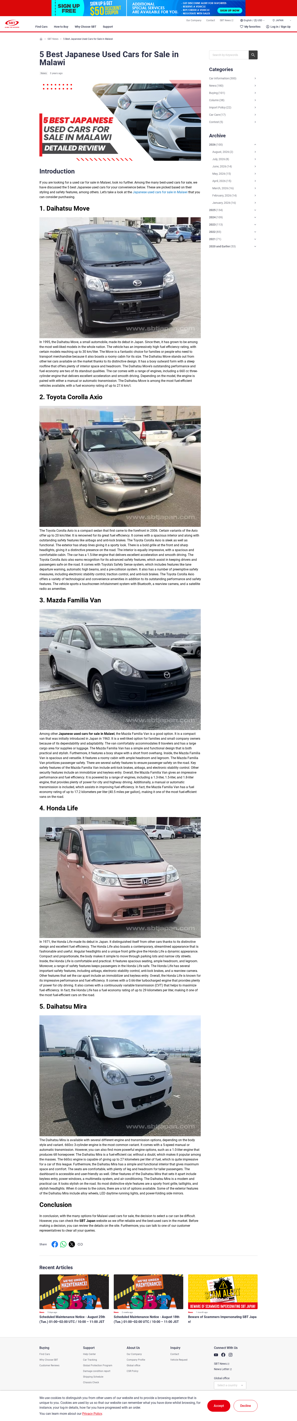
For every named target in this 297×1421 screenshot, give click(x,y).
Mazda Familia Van (73, 600)
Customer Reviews (49, 1365)
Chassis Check (91, 1382)
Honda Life (62, 808)
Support (108, 26)
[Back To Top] (287, 1400)
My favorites (252, 26)
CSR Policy (132, 1371)
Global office (133, 1365)
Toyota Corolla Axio (74, 397)
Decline (245, 1406)
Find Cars (41, 26)
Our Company (193, 20)
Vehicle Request (178, 1359)
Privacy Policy (92, 1414)
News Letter (221, 1369)
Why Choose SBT (85, 26)
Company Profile (136, 1359)
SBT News (225, 20)
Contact (210, 20)
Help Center (89, 1354)
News (44, 73)
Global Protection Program (97, 1365)
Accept (219, 1406)
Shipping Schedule (93, 1376)
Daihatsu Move (68, 208)
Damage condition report (96, 1371)
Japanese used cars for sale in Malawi (87, 734)
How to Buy (61, 26)
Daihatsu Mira (66, 1006)
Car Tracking (90, 1359)
